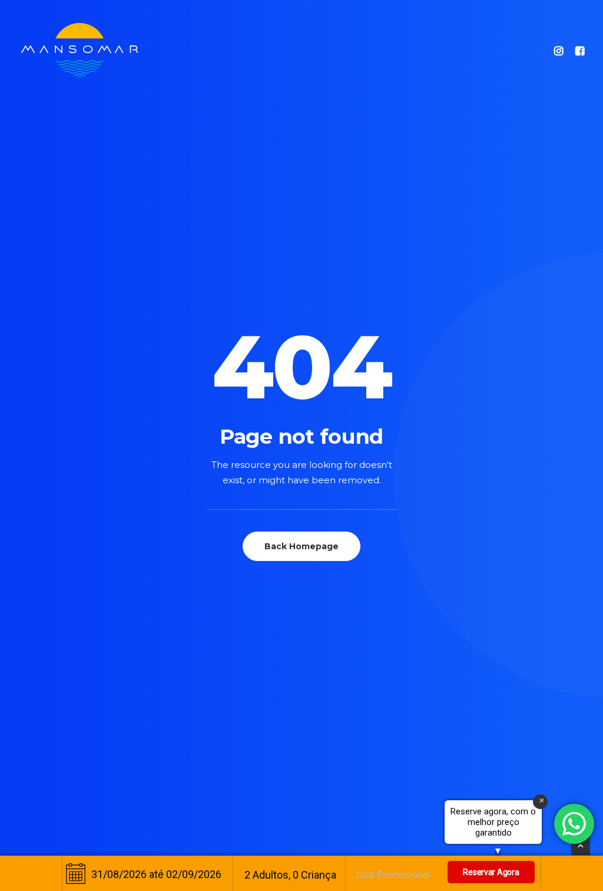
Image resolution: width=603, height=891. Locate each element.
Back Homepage (301, 546)
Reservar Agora (491, 872)
